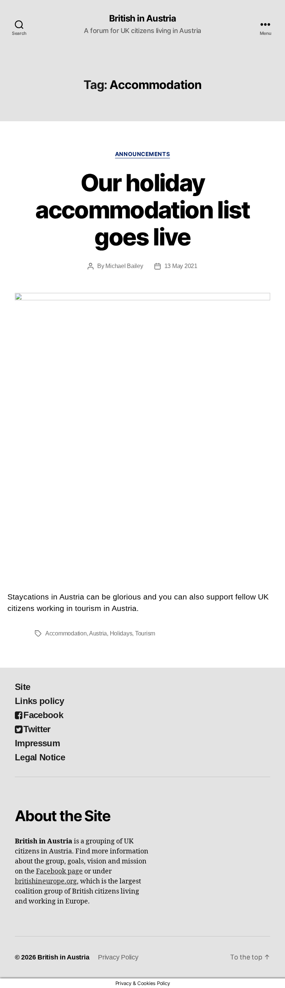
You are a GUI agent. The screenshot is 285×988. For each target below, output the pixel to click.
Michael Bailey (124, 266)
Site (22, 687)
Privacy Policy (118, 957)
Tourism (145, 633)
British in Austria (142, 18)
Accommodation (66, 633)
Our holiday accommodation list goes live (142, 209)
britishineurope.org (46, 881)
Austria (98, 633)
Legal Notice (40, 757)
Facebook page (59, 871)
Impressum (37, 743)
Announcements (142, 154)
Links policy (39, 701)
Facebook (43, 715)
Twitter (36, 729)
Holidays (121, 633)
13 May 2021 (180, 266)
